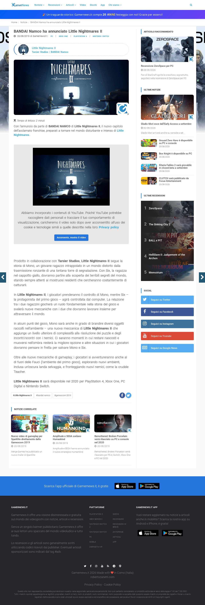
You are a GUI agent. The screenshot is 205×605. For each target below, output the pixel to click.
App (103, 5)
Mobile (92, 542)
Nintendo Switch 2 (98, 525)
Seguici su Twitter (160, 299)
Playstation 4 (80, 36)
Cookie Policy (112, 584)
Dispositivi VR (95, 547)
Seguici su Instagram (162, 323)
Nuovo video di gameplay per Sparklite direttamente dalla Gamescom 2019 (26, 439)
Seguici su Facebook (162, 311)
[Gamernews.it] (20, 5)
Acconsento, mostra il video (71, 237)
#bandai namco (43, 395)
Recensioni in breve (119, 525)
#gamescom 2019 (62, 395)
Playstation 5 (96, 514)
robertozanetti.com (102, 577)
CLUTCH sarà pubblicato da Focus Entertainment (174, 179)
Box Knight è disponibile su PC (175, 153)
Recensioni (54, 5)
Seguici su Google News (164, 348)
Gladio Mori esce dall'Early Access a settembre (166, 123)
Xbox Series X (95, 519)
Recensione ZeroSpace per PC (157, 66)
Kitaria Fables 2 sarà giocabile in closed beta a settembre (175, 166)
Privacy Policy (93, 584)
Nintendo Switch (101, 36)
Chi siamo (114, 5)
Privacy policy (109, 227)
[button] (122, 395)
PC (52, 36)
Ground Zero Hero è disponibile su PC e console (176, 142)
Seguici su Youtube (161, 336)
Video (83, 5)
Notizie (38, 5)
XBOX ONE (63, 36)
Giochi (93, 5)
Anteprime (118, 532)
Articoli (70, 5)
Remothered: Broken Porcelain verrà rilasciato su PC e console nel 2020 (111, 439)
